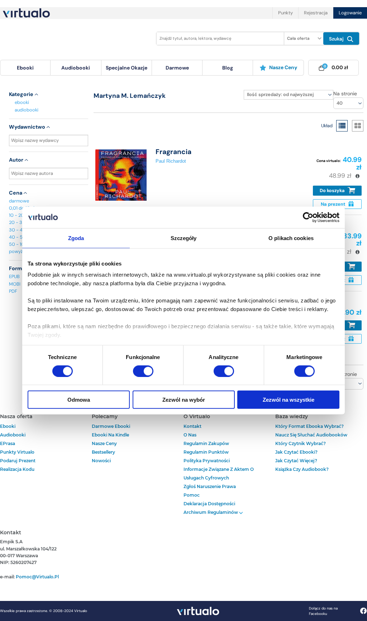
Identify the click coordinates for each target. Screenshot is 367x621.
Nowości (101, 460)
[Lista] (342, 126)
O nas (190, 435)
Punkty (285, 13)
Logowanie (350, 13)
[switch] (143, 371)
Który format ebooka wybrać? (309, 426)
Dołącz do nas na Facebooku (323, 611)
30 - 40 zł (19, 230)
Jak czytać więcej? (296, 460)
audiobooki (26, 110)
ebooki (22, 102)
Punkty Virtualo (17, 452)
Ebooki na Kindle (110, 435)
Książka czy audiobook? (302, 469)
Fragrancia (173, 151)
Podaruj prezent (17, 460)
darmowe (177, 68)
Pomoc (192, 495)
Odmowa (78, 400)
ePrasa (7, 443)
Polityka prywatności (207, 460)
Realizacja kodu (17, 469)
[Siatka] (357, 126)
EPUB (14, 276)
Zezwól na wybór (183, 400)
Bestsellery (103, 452)
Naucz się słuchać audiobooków (311, 435)
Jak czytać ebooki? (296, 452)
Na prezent (334, 204)
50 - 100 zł (20, 244)
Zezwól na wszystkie (288, 400)
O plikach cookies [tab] (291, 238)
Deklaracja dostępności (209, 503)
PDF (13, 291)
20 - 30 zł (19, 222)
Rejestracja (316, 13)
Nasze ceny (283, 67)
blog (227, 68)
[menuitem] (25, 68)
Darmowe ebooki (111, 426)
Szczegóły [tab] (184, 238)
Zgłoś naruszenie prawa (210, 486)
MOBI (14, 284)
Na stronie (345, 93)
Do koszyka (333, 190)
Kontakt (192, 426)
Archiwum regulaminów (211, 512)
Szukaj (337, 39)
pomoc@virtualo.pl (37, 576)
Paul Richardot (171, 161)
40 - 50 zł (19, 237)
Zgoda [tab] (76, 238)
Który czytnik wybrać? (300, 443)
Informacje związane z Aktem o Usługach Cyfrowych (219, 474)
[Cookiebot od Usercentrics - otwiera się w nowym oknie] (308, 217)
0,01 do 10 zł (21, 208)
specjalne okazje (126, 68)
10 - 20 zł (18, 215)
